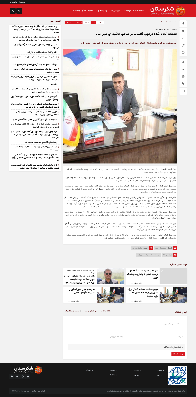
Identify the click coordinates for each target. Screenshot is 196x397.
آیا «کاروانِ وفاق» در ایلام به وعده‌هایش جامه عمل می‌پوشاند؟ (37, 148)
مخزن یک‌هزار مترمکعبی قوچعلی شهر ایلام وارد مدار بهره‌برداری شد (36, 70)
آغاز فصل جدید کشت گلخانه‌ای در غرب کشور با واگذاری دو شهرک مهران (142, 274)
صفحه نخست (138, 10)
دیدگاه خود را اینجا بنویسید (172, 324)
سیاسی (112, 370)
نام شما (180, 336)
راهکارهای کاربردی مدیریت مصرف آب (41, 142)
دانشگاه (112, 375)
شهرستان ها (115, 10)
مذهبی (159, 375)
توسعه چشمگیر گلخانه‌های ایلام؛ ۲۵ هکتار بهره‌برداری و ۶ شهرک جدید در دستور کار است (35, 125)
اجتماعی (159, 370)
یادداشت (76, 10)
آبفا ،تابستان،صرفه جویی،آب (149, 254)
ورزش (136, 375)
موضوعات (127, 10)
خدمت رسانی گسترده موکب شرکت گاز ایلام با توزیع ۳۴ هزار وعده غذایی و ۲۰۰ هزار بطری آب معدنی (36, 38)
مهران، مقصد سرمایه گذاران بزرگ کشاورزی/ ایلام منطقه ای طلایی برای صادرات (143, 292)
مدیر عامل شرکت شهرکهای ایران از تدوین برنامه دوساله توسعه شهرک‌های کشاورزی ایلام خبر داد (79, 279)
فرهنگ (88, 370)
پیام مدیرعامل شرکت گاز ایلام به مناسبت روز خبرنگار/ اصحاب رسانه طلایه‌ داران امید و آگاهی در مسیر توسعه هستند (35, 29)
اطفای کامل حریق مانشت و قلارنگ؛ (42, 52)
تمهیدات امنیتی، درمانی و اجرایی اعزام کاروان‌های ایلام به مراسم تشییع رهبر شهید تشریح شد (35, 78)
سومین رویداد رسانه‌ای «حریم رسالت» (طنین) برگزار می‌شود (36, 46)
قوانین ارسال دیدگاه (172, 347)
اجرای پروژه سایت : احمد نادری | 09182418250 (28, 391)
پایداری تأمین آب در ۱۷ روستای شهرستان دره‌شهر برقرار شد (35, 58)
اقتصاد (160, 22)
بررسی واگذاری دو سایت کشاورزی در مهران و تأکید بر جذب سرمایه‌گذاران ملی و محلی (35, 90)
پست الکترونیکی (116, 336)
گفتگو (84, 10)
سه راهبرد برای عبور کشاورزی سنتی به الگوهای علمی (82, 290)
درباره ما (22, 2)
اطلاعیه (90, 10)
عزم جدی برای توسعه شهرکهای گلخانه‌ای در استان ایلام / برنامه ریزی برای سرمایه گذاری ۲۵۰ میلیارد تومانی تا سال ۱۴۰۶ (35, 134)
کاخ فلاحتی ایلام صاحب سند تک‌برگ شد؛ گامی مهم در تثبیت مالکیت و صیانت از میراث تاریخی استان (35, 166)
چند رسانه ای (102, 10)
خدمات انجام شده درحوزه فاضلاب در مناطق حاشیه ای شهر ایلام (136, 33)
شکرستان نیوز (160, 248)
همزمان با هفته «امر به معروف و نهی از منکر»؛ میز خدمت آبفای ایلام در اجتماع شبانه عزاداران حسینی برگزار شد (35, 157)
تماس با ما (13, 2)
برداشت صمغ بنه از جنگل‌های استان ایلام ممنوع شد (35, 64)
